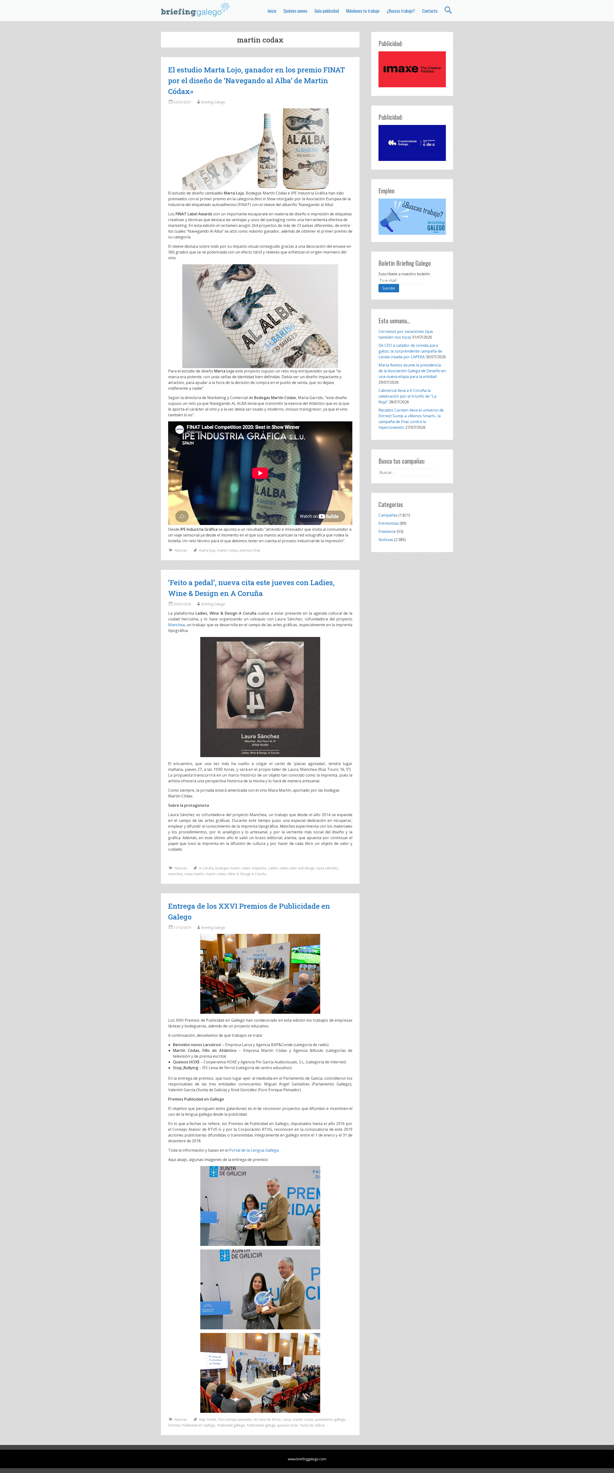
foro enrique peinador (235, 1419)
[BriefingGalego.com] (195, 9)
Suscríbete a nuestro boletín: (404, 274)
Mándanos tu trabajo (362, 11)
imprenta (259, 868)
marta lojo (207, 550)
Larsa (286, 1419)
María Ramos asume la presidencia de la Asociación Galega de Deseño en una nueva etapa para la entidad (412, 370)
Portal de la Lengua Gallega (254, 1150)
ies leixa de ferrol (267, 1419)
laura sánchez (327, 868)
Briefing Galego (213, 102)
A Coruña (206, 868)
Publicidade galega (261, 1425)
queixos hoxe (287, 1425)
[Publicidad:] (412, 85)
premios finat (250, 550)
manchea (175, 874)
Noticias (180, 550)
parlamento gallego (330, 1419)
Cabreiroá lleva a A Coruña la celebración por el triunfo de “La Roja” (407, 396)
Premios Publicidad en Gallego (191, 1425)
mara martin (194, 874)
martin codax (227, 550)
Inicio (272, 11)
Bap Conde (207, 1419)
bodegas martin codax (232, 868)
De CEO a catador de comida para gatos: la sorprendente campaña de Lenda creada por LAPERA (410, 351)
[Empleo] (412, 217)
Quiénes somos (295, 11)
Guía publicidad (326, 11)
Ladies (273, 868)
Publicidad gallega (231, 1425)
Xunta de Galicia (312, 1425)
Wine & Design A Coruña (247, 874)
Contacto (429, 11)
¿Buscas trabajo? (401, 11)
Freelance (387, 531)
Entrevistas (388, 523)
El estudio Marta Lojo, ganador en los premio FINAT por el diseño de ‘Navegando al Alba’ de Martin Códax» (256, 80)
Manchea (176, 624)
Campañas (387, 515)
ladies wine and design (297, 868)
